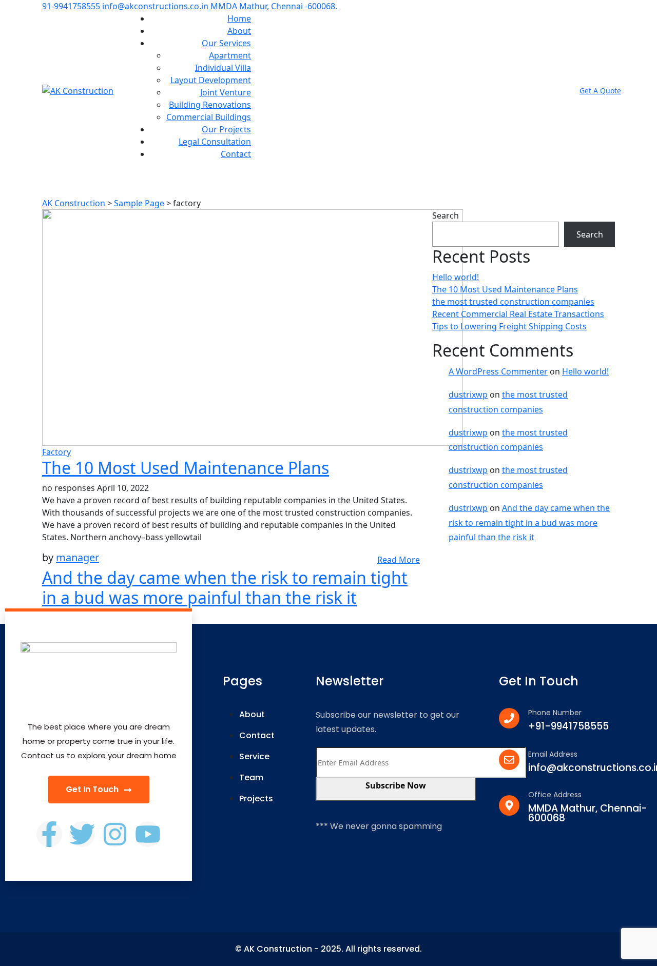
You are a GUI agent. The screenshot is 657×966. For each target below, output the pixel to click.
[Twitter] (82, 834)
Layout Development (210, 80)
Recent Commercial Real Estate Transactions (518, 314)
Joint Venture (225, 92)
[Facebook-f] (49, 834)
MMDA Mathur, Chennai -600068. (273, 6)
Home (239, 18)
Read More (398, 559)
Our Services (226, 43)
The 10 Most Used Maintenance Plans (185, 468)
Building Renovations (210, 104)
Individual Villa (223, 67)
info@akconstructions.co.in (155, 6)
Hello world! (455, 277)
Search (445, 215)
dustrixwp (468, 394)
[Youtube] (148, 834)
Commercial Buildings (208, 117)
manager (77, 557)
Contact (236, 154)
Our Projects (226, 129)
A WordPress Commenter (498, 371)
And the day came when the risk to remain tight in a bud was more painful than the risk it (225, 587)
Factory (56, 452)
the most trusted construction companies (513, 301)
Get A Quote (600, 90)
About (239, 30)
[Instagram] (115, 834)
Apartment (230, 55)
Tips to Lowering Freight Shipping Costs (509, 326)
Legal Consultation (215, 141)
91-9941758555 (71, 6)
